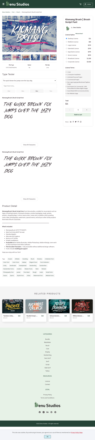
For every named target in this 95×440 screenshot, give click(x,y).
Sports (12, 275)
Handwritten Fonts (8, 269)
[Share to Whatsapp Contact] (81, 122)
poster (18, 272)
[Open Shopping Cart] (80, 4)
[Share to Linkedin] (71, 122)
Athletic (17, 259)
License (47, 381)
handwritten (43, 265)
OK (47, 436)
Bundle (47, 339)
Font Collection (44, 262)
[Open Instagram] (43, 413)
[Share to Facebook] (73, 122)
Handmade (13, 265)
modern (19, 269)
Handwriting (33, 265)
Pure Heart (27, 272)
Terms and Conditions (47, 398)
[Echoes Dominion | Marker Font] (59, 306)
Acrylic (10, 259)
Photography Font (8, 272)
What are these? (79, 33)
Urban (28, 275)
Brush (32, 259)
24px (9, 91)
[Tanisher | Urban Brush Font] (12, 306)
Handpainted (22, 265)
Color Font (6, 262)
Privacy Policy (47, 395)
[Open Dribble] (51, 413)
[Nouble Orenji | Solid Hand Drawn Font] (35, 306)
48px (36, 91)
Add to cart (78, 114)
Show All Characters (29, 145)
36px (22, 91)
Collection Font (49, 259)
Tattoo (47, 371)
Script (47, 364)
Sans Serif (47, 358)
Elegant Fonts (33, 262)
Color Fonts (16, 262)
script (41, 272)
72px (50, 91)
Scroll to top (93, 338)
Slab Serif (48, 368)
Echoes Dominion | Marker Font (55, 316)
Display (47, 352)
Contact (47, 384)
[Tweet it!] (76, 122)
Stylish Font (20, 275)
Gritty (4, 265)
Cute (47, 349)
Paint (37, 269)
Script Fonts (49, 272)
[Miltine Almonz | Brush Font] (82, 306)
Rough (34, 272)
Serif (47, 361)
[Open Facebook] (40, 413)
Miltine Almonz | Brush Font (78, 316)
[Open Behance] (47, 413)
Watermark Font (38, 275)
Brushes (39, 259)
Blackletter (47, 342)
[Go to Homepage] (17, 5)
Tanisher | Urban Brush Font (9, 316)
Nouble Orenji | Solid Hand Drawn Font (32, 316)
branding (25, 259)
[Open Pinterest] (55, 413)
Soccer (5, 275)
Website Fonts (50, 275)
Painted (44, 269)
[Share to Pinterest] (78, 122)
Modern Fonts (28, 269)
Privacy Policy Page (76, 432)
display (24, 262)
